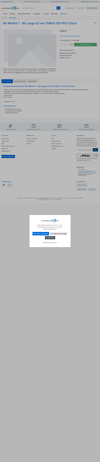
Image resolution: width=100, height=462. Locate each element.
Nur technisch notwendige (58, 234)
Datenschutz (46, 242)
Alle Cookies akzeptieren (41, 234)
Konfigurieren (50, 238)
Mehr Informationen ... (50, 229)
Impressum (54, 242)
